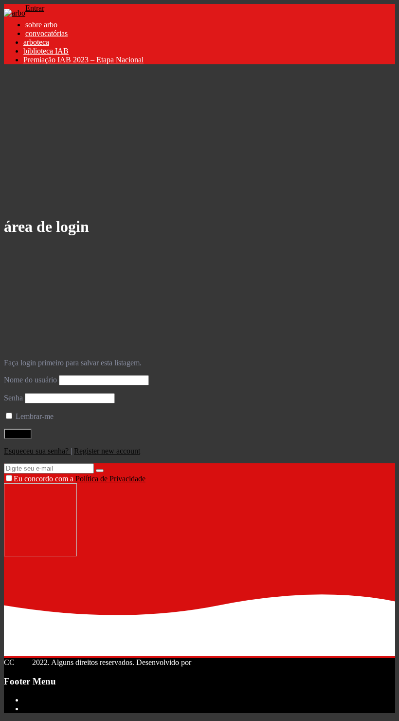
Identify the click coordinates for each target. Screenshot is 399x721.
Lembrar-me (34, 416)
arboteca (36, 42)
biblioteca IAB (46, 51)
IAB (23, 662)
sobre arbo (41, 24)
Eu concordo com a (79, 478)
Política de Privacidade (110, 478)
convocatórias (46, 33)
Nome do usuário (30, 380)
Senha (13, 398)
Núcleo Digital (215, 662)
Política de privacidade (58, 708)
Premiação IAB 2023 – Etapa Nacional (83, 60)
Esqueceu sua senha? (37, 451)
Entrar (34, 8)
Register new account (107, 451)
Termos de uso (45, 700)
